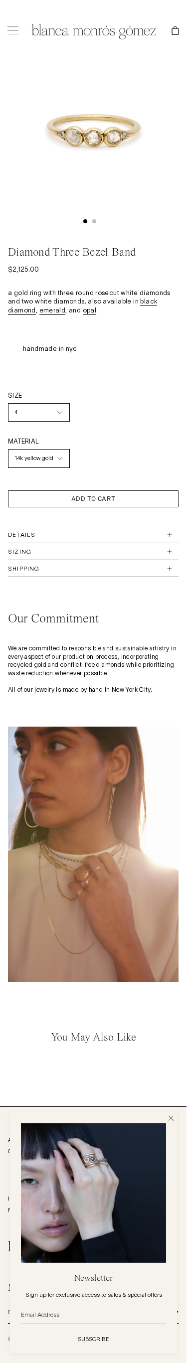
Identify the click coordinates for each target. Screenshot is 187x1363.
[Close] (171, 1118)
